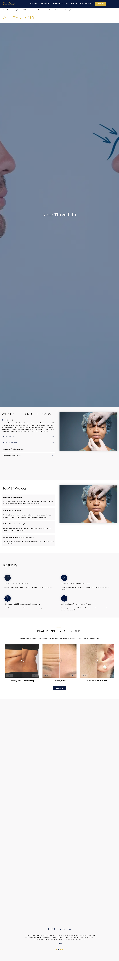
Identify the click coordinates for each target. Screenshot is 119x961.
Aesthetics (33, 3)
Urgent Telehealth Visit (60, 3)
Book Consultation (10, 442)
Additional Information (12, 456)
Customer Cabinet (54, 10)
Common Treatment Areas (13, 449)
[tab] (28, 449)
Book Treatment (9, 436)
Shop (33, 10)
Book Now (100, 4)
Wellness (74, 3)
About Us (88, 3)
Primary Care (45, 3)
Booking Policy (69, 10)
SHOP (82, 3)
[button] (56, 949)
